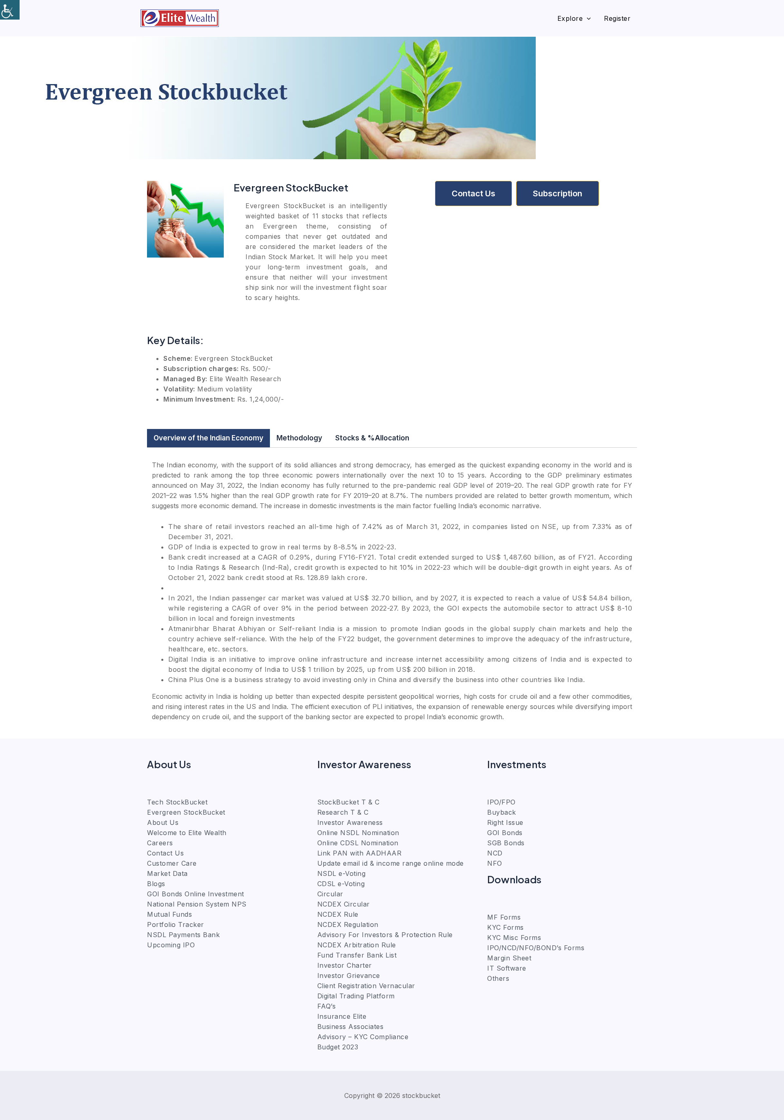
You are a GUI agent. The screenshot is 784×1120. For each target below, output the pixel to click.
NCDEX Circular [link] (343, 904)
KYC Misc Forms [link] (514, 937)
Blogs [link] (156, 884)
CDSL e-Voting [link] (341, 884)
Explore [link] (570, 18)
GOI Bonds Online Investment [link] (195, 894)
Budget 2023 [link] (338, 1047)
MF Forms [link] (504, 917)
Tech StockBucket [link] (177, 802)
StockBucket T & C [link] (348, 802)
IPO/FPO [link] (501, 802)
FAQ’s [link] (326, 1006)
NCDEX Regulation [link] (348, 924)
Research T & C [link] (343, 812)
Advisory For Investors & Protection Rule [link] (385, 935)
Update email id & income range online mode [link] (390, 863)
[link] (10, 10)
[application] (587, 18)
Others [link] (498, 978)
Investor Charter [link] (344, 965)
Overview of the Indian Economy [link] (208, 438)
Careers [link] (160, 843)
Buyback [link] (501, 812)
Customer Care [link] (172, 863)
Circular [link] (330, 894)
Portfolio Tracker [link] (175, 924)
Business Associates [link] (350, 1026)
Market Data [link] (167, 873)
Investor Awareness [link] (350, 822)
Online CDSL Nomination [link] (358, 843)
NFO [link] (494, 863)
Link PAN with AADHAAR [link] (359, 853)
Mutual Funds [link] (169, 914)
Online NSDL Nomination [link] (358, 833)
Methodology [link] (299, 438)
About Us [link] (162, 822)
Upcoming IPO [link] (171, 945)
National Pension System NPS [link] (197, 904)
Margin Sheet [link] (509, 958)
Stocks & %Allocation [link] (372, 438)
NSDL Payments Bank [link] (183, 935)
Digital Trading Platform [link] (356, 996)
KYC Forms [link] (505, 927)
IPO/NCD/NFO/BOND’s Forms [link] (535, 948)
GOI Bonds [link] (505, 833)
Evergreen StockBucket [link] (186, 812)
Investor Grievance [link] (348, 975)
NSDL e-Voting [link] (341, 873)
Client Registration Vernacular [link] (366, 986)
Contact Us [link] (165, 853)
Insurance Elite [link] (342, 1016)
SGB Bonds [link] (506, 843)
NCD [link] (495, 853)
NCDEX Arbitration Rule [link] (356, 945)
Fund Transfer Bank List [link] (357, 955)
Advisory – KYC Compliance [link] (363, 1037)
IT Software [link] (506, 968)
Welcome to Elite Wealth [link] (187, 833)
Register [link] (617, 18)
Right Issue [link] (505, 822)
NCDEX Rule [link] (338, 914)
